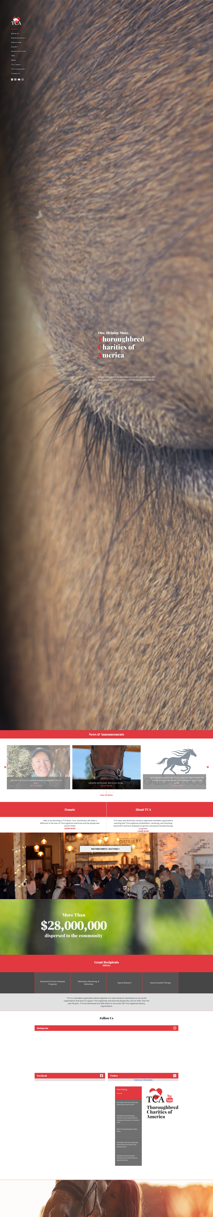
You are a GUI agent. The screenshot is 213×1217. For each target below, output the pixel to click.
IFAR (13, 55)
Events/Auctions (18, 38)
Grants (14, 47)
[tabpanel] (106, 767)
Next (208, 767)
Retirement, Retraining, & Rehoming (88, 982)
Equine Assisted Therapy (160, 983)
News (13, 60)
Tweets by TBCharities (143, 1080)
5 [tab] (113, 792)
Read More (36, 786)
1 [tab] (100, 792)
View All (106, 965)
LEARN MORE (69, 828)
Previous (5, 767)
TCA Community (18, 69)
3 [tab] (106, 792)
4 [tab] (110, 792)
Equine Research (124, 983)
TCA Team (15, 64)
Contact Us (15, 73)
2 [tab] (103, 792)
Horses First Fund (18, 51)
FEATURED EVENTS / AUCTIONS (104, 849)
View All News (106, 795)
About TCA (143, 809)
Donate (14, 29)
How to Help (16, 42)
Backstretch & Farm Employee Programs (52, 982)
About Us (15, 33)
